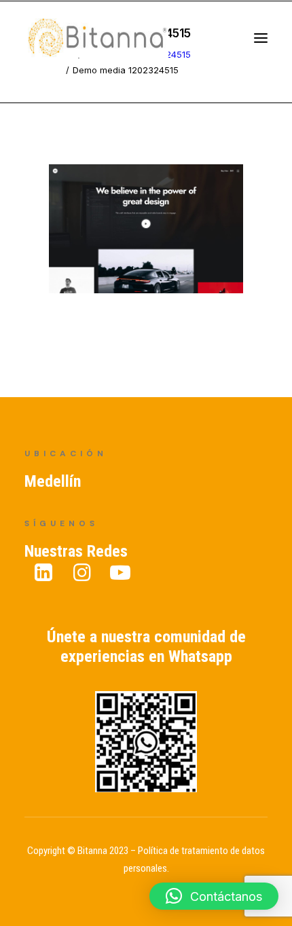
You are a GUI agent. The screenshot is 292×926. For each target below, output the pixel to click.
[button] (213, 896)
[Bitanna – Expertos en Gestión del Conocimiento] (112, 43)
